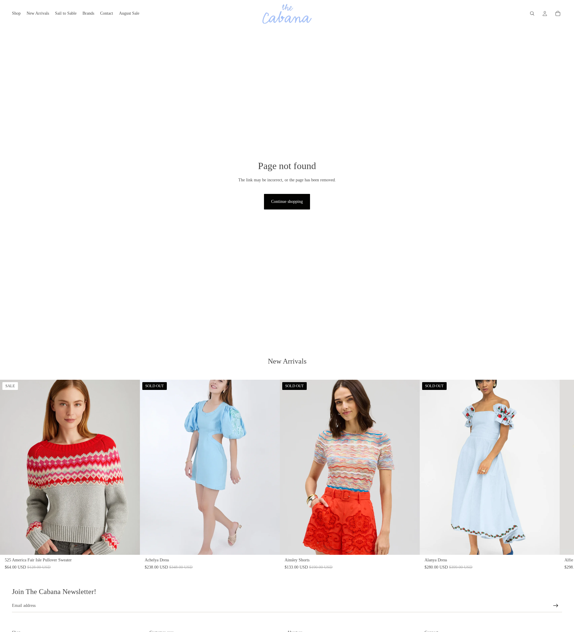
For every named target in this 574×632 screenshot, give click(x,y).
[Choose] (130, 545)
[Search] (532, 13)
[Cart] (557, 13)
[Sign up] (555, 605)
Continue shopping (287, 201)
